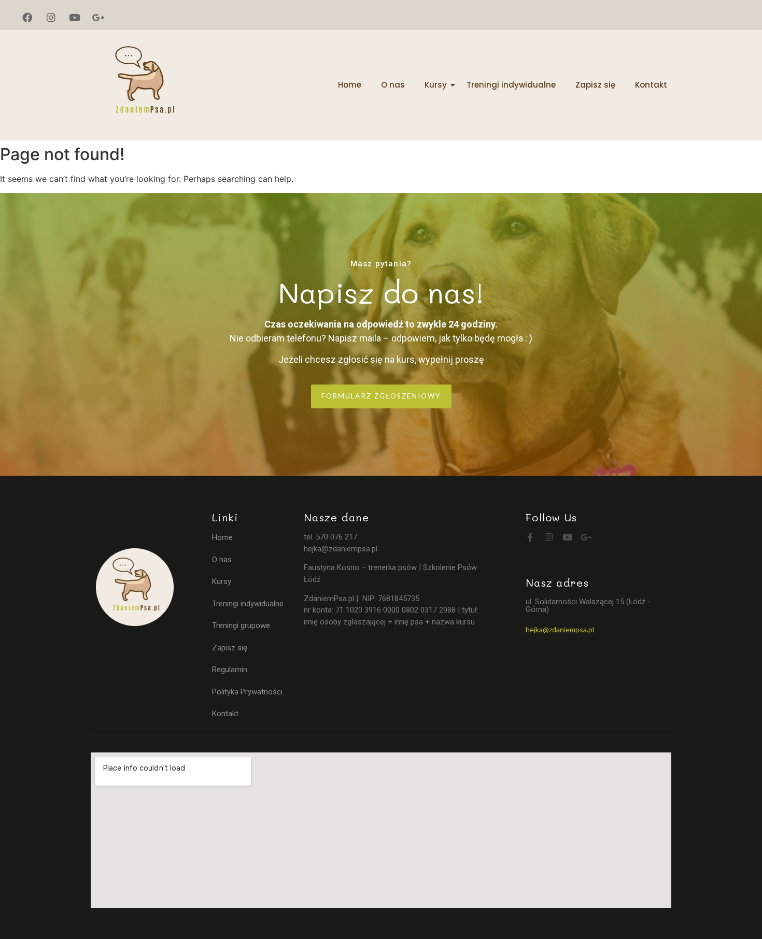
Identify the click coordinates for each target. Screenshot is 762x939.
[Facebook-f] (530, 537)
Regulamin (229, 669)
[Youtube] (75, 18)
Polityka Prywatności (247, 691)
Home (349, 84)
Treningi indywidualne (511, 84)
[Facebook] (27, 18)
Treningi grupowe (241, 625)
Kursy (436, 84)
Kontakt (651, 84)
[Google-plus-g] (98, 18)
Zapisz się (595, 84)
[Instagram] (51, 18)
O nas (393, 84)
